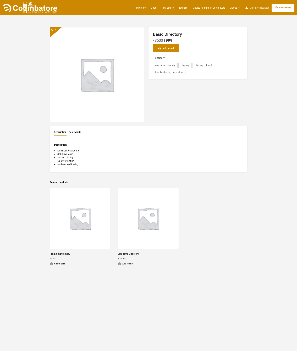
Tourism (183, 7)
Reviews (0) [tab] (75, 132)
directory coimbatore (205, 65)
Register (264, 7)
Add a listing (285, 7)
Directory (141, 7)
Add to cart (168, 48)
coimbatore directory (165, 65)
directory (185, 65)
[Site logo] (30, 7)
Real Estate (168, 7)
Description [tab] (60, 132)
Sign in (253, 7)
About (233, 7)
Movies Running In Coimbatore (208, 7)
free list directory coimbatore (169, 72)
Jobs (153, 7)
